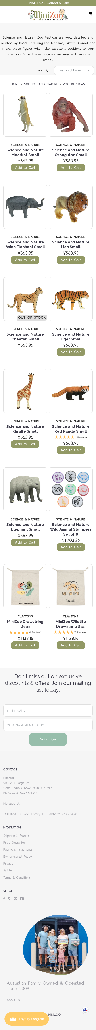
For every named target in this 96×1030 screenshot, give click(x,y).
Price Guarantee (14, 842)
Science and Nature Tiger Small (71, 336)
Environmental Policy (17, 857)
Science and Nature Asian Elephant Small (25, 244)
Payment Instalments (17, 849)
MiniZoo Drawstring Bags (25, 623)
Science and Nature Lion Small (71, 244)
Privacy (8, 863)
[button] (71, 438)
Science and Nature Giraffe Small (25, 428)
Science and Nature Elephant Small (25, 526)
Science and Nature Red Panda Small (71, 428)
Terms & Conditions (17, 878)
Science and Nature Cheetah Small (25, 336)
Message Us (11, 803)
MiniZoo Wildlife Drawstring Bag (71, 623)
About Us (13, 1000)
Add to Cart (25, 167)
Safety (7, 870)
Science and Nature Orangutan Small (71, 152)
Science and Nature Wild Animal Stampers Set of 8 (71, 529)
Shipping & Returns (16, 836)
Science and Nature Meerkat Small (25, 152)
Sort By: (43, 70)
